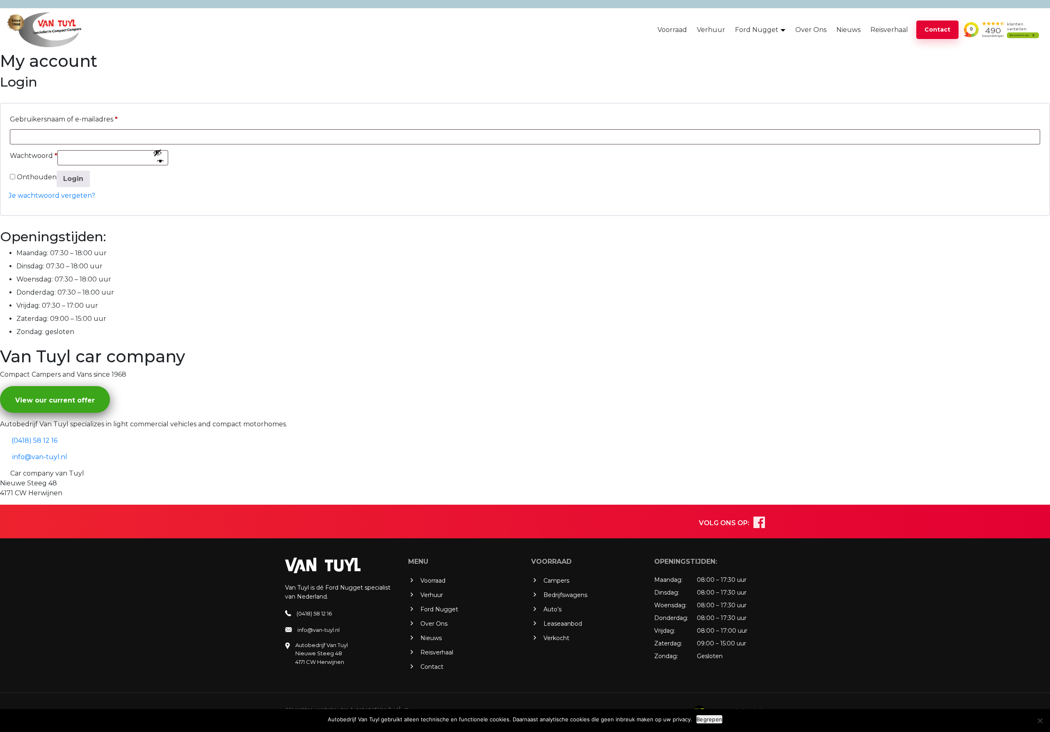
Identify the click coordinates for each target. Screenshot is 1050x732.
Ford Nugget (756, 30)
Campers (556, 580)
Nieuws (848, 30)
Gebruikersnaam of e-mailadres (64, 119)
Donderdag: (36, 292)
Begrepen (709, 719)
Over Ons (810, 30)
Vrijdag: (28, 305)
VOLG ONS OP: (724, 523)
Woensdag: (34, 279)
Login (73, 179)
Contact (937, 29)
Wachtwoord (33, 155)
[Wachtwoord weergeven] (158, 157)
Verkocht (556, 638)
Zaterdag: (32, 319)
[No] (1040, 720)
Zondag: (29, 332)
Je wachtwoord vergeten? (52, 195)
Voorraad (672, 30)
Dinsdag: (30, 266)
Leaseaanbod (562, 623)
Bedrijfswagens (565, 595)
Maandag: (32, 253)
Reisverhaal (889, 30)
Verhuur (711, 30)
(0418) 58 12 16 (314, 613)
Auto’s (552, 609)
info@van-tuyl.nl (318, 630)
